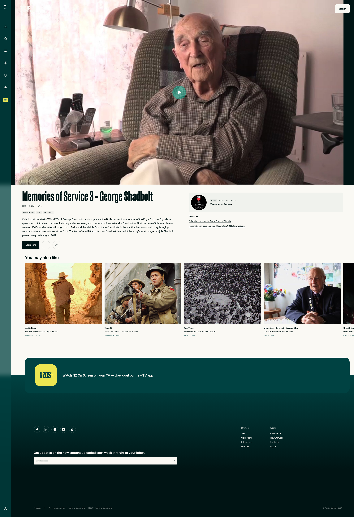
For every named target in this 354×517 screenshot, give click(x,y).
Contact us (275, 442)
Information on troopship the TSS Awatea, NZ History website (217, 225)
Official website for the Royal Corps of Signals (210, 221)
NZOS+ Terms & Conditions (100, 508)
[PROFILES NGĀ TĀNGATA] (5, 87)
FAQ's (273, 446)
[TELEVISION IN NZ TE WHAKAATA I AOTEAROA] (5, 51)
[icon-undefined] (46, 245)
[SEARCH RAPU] (5, 39)
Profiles (245, 446)
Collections (246, 438)
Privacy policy (39, 508)
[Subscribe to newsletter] (174, 460)
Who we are (276, 433)
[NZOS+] (5, 100)
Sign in (342, 9)
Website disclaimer (57, 508)
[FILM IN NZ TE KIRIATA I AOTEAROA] (5, 63)
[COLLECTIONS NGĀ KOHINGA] (5, 75)
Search (244, 433)
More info (31, 245)
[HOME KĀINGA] (5, 26)
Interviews (246, 442)
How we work (276, 438)
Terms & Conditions (76, 508)
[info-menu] (5, 508)
